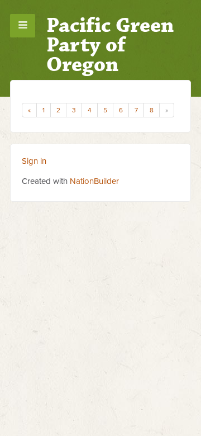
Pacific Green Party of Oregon (110, 45)
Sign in (34, 161)
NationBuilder (94, 181)
